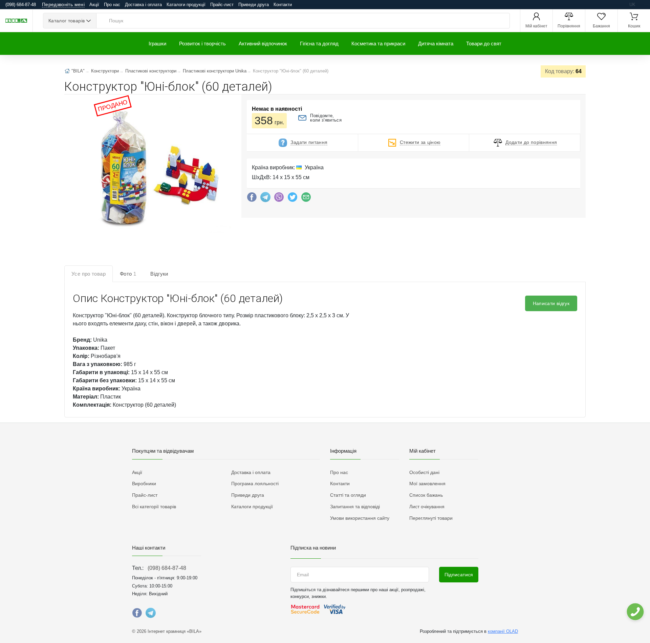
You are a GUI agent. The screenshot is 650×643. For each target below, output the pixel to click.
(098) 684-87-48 (167, 568)
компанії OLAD (503, 631)
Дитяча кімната (435, 43)
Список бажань (426, 495)
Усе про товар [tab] (88, 274)
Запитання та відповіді (355, 506)
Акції (94, 4)
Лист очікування (427, 506)
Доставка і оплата (143, 4)
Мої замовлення (427, 483)
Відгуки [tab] (159, 274)
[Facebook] (252, 199)
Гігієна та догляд (319, 43)
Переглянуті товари (431, 518)
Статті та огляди (348, 495)
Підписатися (459, 574)
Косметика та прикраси (378, 43)
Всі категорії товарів (154, 506)
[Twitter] (292, 199)
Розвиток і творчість (202, 43)
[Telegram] (265, 199)
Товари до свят (483, 43)
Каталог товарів (66, 20)
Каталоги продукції (186, 4)
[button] (161, 166)
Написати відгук (551, 303)
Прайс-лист (222, 4)
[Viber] (279, 199)
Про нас (112, 4)
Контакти (283, 4)
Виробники (144, 483)
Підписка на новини (313, 548)
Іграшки (157, 43)
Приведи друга (253, 4)
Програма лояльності (255, 483)
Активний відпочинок (263, 43)
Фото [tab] (128, 274)
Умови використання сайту (359, 518)
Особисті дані (424, 472)
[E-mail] (306, 199)
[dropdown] (635, 612)
